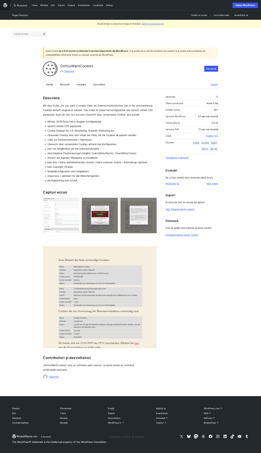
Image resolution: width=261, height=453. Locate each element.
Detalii (49, 84)
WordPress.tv (116, 422)
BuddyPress (211, 422)
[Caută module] (44, 34)
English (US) (212, 136)
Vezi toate (212, 183)
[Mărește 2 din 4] (113, 201)
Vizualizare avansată (177, 157)
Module (64, 418)
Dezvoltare (99, 84)
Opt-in (205, 149)
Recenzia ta (172, 183)
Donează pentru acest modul (182, 234)
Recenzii (64, 84)
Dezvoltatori (114, 418)
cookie (196, 143)
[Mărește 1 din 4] (75, 201)
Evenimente (162, 413)
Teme (63, 413)
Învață (111, 408)
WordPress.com (213, 408)
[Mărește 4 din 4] (152, 239)
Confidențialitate (20, 422)
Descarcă (211, 68)
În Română (46, 437)
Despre (15, 408)
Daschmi (69, 71)
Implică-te (161, 408)
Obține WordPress (245, 5)
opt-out (213, 149)
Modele (64, 422)
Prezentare (65, 408)
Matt (207, 413)
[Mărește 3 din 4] (152, 201)
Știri (14, 413)
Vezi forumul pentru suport (180, 209)
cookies (205, 143)
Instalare (81, 84)
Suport (214, 84)
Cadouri (161, 422)
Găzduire (16, 418)
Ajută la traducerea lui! (153, 23)
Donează (162, 418)
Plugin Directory (20, 15)
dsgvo (214, 143)
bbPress (209, 418)
